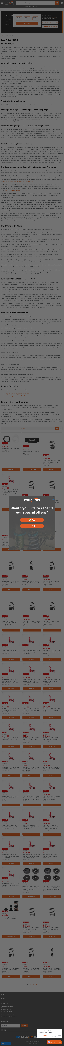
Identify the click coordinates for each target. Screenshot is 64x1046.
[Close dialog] (53, 498)
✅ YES (32, 520)
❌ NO (32, 526)
